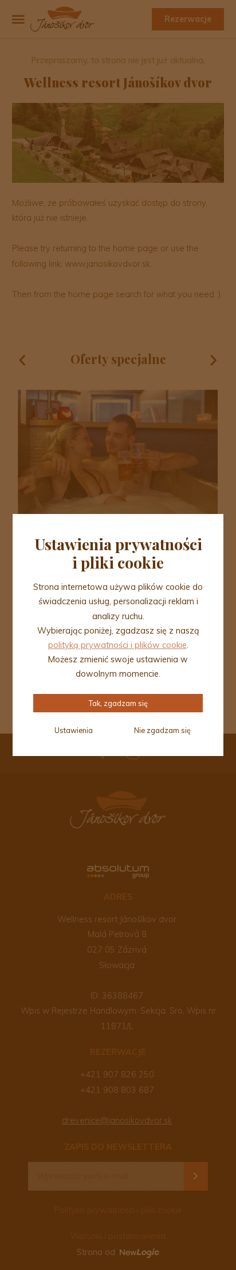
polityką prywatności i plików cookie (117, 645)
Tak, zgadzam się (118, 703)
